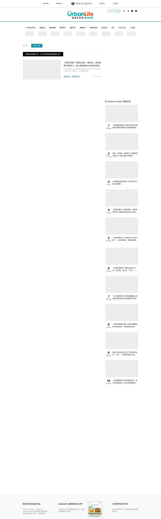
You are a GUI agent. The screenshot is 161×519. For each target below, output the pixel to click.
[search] (124, 11)
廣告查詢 (102, 3)
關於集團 (45, 3)
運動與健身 (93, 27)
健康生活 (73, 27)
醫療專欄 (53, 27)
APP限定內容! (30, 27)
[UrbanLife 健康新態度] (80, 15)
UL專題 (132, 27)
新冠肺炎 (104, 27)
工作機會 (115, 3)
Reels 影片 (122, 27)
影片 (113, 27)
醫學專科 (63, 27)
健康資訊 (42, 27)
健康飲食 (83, 27)
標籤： (26, 45)
